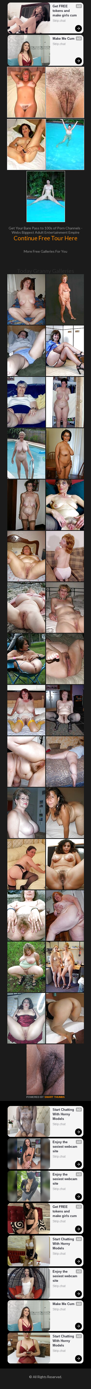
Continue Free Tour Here (45, 238)
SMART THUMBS (54, 1097)
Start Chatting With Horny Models (64, 1114)
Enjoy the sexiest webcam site (65, 1146)
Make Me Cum (64, 38)
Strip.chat (59, 21)
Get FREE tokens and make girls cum (65, 10)
